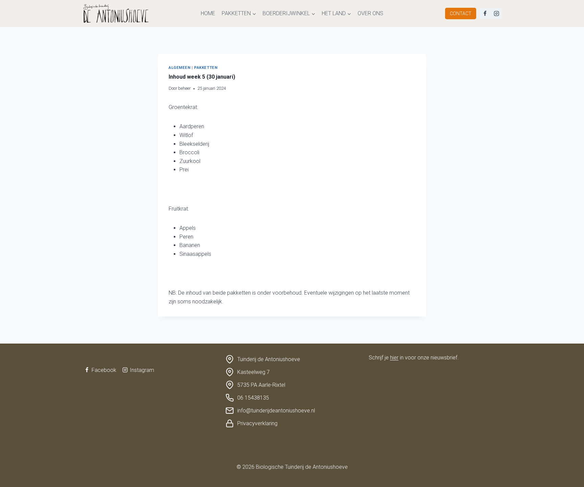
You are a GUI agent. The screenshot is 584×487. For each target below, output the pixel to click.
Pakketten (205, 67)
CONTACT (460, 13)
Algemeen (179, 67)
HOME (208, 13)
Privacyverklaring (257, 423)
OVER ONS (370, 13)
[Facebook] (485, 13)
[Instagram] (496, 13)
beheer (184, 88)
